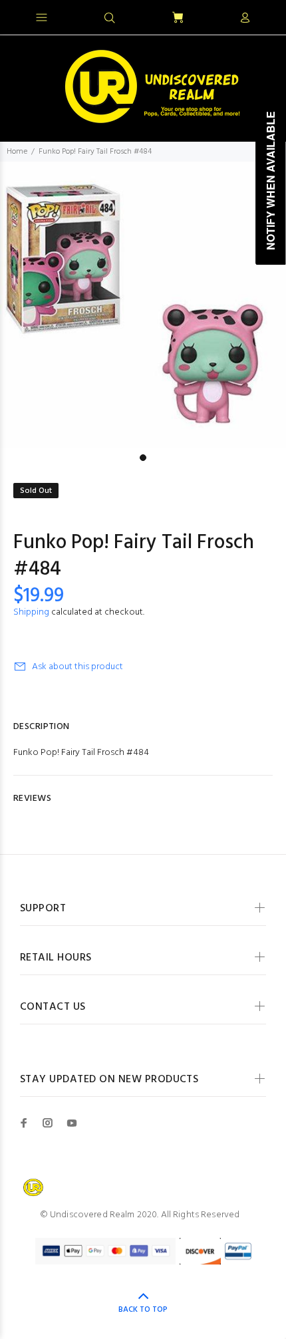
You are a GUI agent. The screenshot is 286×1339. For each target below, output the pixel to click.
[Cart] (177, 18)
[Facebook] (24, 1122)
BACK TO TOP (143, 1309)
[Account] (245, 18)
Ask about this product (77, 666)
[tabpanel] (143, 305)
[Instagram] (48, 1122)
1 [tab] (143, 457)
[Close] (264, 16)
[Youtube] (71, 1122)
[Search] (110, 18)
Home (17, 151)
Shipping (31, 612)
